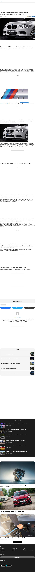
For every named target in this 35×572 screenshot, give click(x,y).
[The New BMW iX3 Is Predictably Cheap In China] (32, 352)
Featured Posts (20, 458)
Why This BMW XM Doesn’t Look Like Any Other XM (9, 368)
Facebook (5, 307)
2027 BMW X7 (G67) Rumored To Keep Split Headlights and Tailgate (17, 434)
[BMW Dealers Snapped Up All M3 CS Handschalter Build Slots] (2, 445)
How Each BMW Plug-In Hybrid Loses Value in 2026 (12, 537)
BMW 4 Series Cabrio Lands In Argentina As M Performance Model (17, 423)
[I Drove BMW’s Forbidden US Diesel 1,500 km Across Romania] (32, 362)
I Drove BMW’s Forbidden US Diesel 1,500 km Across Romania (10, 363)
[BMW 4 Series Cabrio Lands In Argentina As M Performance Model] (2, 423)
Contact (24, 548)
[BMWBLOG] (17, 560)
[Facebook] (1, 563)
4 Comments (33, 16)
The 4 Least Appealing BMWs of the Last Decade (12, 511)
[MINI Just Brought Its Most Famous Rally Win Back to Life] (2, 440)
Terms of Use (13, 549)
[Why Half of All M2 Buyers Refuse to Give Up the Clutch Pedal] (2, 429)
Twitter (18, 307)
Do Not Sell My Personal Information (28, 550)
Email (30, 307)
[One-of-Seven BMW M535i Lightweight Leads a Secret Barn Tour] (2, 451)
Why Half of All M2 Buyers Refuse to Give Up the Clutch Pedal (16, 429)
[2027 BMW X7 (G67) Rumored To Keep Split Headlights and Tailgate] (2, 434)
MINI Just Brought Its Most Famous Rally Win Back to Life (15, 440)
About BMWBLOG (2, 548)
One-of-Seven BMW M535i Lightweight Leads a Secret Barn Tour (16, 451)
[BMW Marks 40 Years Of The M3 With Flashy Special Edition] (32, 371)
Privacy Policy (13, 550)
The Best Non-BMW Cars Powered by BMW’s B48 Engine (13, 485)
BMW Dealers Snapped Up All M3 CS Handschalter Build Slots (16, 445)
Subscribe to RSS (2, 550)
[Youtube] (5, 563)
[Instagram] (7, 563)
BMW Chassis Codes (14, 548)
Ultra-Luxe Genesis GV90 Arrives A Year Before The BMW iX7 (10, 358)
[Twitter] (3, 563)
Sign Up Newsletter (26, 549)
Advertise (1, 549)
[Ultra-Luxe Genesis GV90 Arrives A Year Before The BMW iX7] (32, 357)
